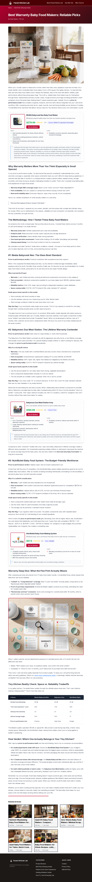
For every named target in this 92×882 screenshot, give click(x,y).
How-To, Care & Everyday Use (45, 875)
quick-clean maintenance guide (45, 675)
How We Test (69, 3)
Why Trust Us (79, 3)
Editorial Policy (66, 869)
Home (10, 7)
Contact (64, 863)
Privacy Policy (66, 866)
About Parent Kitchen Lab (55, 3)
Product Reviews (41, 863)
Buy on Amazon (33, 127)
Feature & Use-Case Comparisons (46, 869)
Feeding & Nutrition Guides (44, 872)
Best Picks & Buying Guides (22, 7)
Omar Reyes (14, 19)
